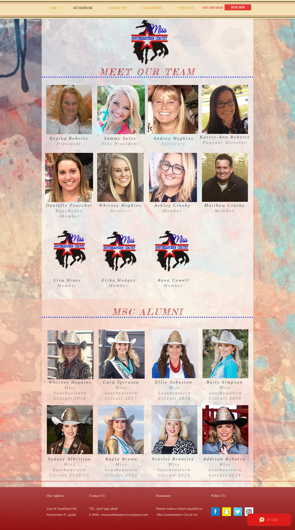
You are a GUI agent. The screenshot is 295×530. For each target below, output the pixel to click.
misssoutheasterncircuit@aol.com (124, 514)
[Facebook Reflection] (215, 511)
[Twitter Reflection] (237, 511)
